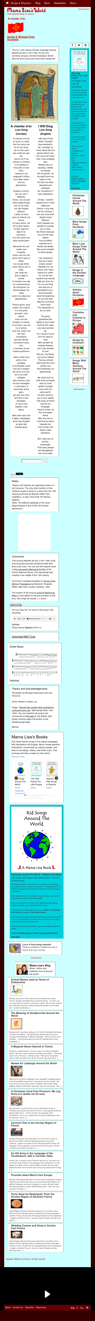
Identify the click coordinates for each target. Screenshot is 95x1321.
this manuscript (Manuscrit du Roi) (30, 569)
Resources (41, 1307)
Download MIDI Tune (23, 636)
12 (25, 798)
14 (29, 798)
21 (42, 798)
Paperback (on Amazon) (20, 792)
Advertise (29, 1307)
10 (42, 795)
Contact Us (18, 1307)
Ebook (17, 787)
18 (37, 798)
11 (44, 795)
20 (40, 798)
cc (36, 701)
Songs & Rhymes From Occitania (21, 38)
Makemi (28, 627)
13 (27, 798)
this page (29, 716)
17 (35, 798)
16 (33, 798)
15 (31, 798)
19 (39, 798)
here (28, 721)
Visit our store (18, 756)
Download (15, 624)
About (8, 1307)
